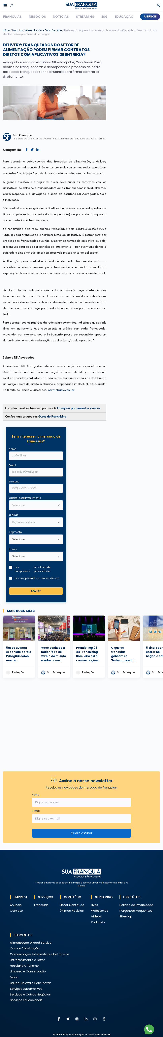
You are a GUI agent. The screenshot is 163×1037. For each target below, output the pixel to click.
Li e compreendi (32, 569)
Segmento (15, 532)
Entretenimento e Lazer (27, 960)
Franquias (12, 16)
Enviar (36, 591)
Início (6, 30)
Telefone (14, 481)
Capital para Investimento (25, 498)
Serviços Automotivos (26, 989)
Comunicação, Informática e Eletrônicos (39, 954)
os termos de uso (47, 578)
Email (12, 465)
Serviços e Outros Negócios (30, 994)
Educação (124, 16)
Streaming (85, 16)
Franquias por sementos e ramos (78, 408)
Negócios (37, 16)
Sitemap (125, 916)
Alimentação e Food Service (43, 30)
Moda (14, 977)
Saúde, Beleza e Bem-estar (30, 983)
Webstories (99, 910)
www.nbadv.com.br (61, 390)
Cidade (13, 515)
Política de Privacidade (136, 905)
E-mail (36, 811)
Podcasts (98, 922)
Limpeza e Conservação (28, 971)
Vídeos (96, 916)
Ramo (12, 549)
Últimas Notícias (72, 910)
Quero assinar (81, 833)
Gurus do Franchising (52, 416)
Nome (12, 449)
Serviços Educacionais (26, 1000)
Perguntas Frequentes (135, 910)
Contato (16, 910)
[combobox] (33, 522)
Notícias (61, 16)
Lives (94, 905)
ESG (104, 16)
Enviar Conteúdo (72, 905)
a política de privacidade (42, 569)
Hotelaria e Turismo (24, 966)
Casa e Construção (24, 948)
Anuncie (150, 16)
